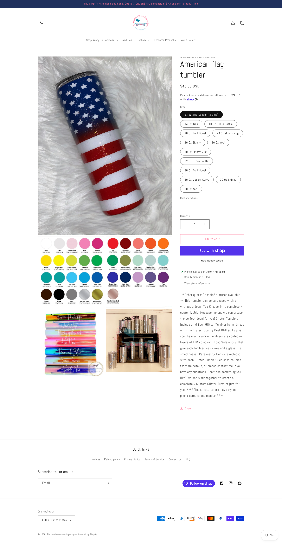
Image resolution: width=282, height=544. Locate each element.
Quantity (185, 216)
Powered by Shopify (87, 534)
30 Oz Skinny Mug (196, 152)
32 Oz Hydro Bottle (197, 161)
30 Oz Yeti (191, 189)
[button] (42, 22)
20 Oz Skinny (193, 142)
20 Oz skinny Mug (228, 133)
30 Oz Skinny (228, 179)
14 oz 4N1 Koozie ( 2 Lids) (201, 115)
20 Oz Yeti (218, 142)
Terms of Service (155, 459)
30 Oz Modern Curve (197, 179)
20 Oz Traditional (195, 133)
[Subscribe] (107, 483)
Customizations (189, 198)
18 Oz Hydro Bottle (221, 124)
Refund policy (112, 459)
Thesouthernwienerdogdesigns (62, 534)
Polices (96, 459)
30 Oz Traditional (195, 170)
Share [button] (188, 408)
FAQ (188, 459)
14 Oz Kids (191, 124)
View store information (197, 283)
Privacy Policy (132, 459)
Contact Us (174, 459)
